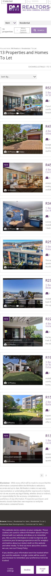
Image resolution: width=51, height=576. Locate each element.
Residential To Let (37, 521)
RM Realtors (15, 48)
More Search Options (23, 30)
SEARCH (40, 30)
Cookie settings (10, 569)
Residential (26, 48)
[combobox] (16, 76)
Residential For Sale (21, 521)
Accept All (42, 569)
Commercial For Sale (34, 524)
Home (9, 521)
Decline (27, 569)
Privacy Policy (21, 548)
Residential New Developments (12, 524)
